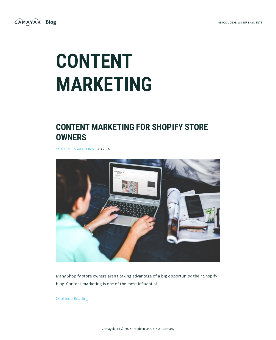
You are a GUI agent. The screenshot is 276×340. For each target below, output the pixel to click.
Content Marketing (75, 149)
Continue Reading (72, 298)
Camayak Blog (35, 22)
